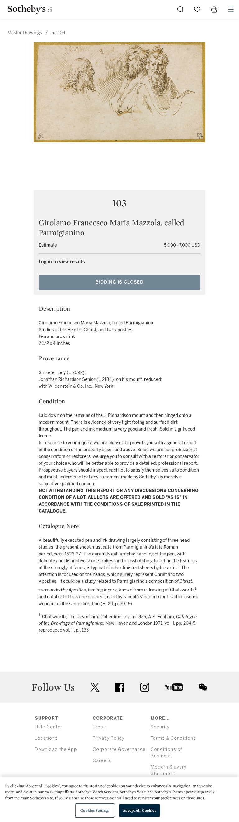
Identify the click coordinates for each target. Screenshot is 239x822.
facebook (119, 687)
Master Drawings (25, 32)
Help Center (48, 727)
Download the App (56, 749)
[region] (119, 799)
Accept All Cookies (139, 810)
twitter (95, 687)
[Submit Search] (180, 9)
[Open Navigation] (231, 9)
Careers (102, 760)
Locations (46, 738)
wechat (203, 687)
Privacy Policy (108, 738)
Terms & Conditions (173, 738)
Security (160, 727)
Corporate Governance (119, 749)
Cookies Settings (94, 810)
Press (99, 727)
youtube (174, 687)
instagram (144, 687)
